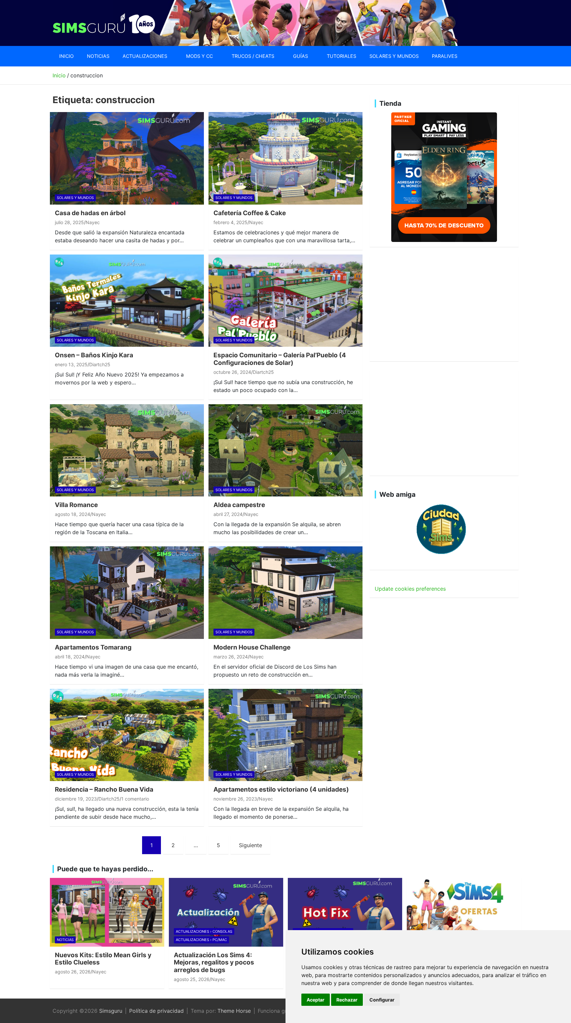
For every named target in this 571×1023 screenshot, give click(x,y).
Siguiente (250, 845)
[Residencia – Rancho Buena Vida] (127, 735)
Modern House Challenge (251, 647)
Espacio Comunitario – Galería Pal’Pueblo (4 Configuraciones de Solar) (279, 359)
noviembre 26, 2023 (235, 799)
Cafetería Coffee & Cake (249, 213)
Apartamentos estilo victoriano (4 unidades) (281, 789)
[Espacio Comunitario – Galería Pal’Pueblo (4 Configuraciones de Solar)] (285, 300)
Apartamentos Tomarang (93, 647)
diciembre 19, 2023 (76, 799)
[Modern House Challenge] (285, 592)
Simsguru (110, 1010)
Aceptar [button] (315, 1000)
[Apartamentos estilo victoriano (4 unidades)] (285, 735)
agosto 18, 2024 (72, 514)
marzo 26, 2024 (230, 656)
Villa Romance (76, 505)
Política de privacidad (156, 1010)
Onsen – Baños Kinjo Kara (94, 355)
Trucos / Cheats (253, 56)
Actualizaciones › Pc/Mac (201, 939)
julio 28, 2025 (69, 222)
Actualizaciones (145, 56)
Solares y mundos (394, 56)
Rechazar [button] (347, 1000)
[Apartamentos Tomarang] (127, 592)
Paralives (444, 56)
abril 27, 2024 (228, 514)
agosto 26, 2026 (73, 971)
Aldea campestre (239, 505)
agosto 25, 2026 (191, 979)
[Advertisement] (444, 308)
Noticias (98, 56)
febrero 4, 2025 (230, 222)
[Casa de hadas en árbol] (127, 158)
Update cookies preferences (410, 588)
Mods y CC (199, 56)
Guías (300, 56)
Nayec (93, 222)
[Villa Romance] (127, 450)
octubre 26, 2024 (232, 372)
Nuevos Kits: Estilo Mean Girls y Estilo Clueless (103, 958)
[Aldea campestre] (285, 450)
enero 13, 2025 (71, 364)
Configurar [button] (382, 1000)
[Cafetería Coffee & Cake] (285, 158)
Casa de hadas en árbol (90, 213)
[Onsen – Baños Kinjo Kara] (127, 300)
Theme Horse (234, 1010)
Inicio (66, 56)
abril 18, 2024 (70, 656)
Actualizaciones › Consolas (204, 931)
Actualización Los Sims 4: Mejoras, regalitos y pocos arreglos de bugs (214, 962)
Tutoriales (341, 56)
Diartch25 (99, 364)
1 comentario (135, 799)
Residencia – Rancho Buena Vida (104, 789)
